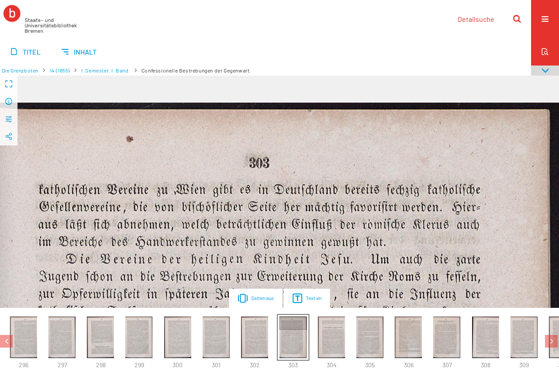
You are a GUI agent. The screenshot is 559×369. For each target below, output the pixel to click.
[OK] (517, 19)
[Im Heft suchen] (545, 52)
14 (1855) (60, 70)
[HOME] (40, 19)
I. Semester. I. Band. (106, 70)
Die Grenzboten (20, 70)
